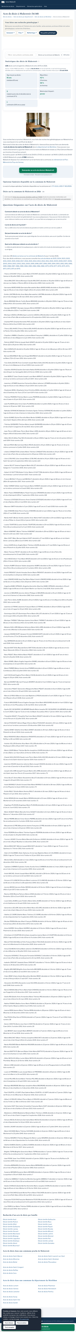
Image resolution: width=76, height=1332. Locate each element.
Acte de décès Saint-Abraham (48, 1259)
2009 (56, 261)
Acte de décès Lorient (10, 1286)
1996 (45, 264)
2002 (19, 264)
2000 (28, 264)
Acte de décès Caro (10, 1273)
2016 (26, 261)
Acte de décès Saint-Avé (11, 1300)
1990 (70, 264)
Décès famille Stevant (10, 1231)
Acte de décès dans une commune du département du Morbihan (30, 1280)
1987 (13, 266)
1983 (30, 266)
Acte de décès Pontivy (45, 1292)
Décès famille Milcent (45, 1231)
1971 (12, 269)
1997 (41, 264)
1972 (9, 269)
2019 (13, 261)
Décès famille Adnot (10, 1243)
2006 (70, 261)
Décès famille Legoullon (11, 1238)
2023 (63, 258)
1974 (67, 266)
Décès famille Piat (44, 1238)
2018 (18, 261)
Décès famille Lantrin (45, 1234)
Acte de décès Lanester (11, 1292)
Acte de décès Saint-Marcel (12, 1256)
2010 (51, 261)
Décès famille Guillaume (11, 1226)
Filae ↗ (20, 33)
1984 (26, 266)
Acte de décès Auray (10, 1297)
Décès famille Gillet (10, 1224)
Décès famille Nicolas (45, 1229)
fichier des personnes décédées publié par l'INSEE (27, 197)
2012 (43, 261)
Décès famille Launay (10, 1229)
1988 (9, 266)
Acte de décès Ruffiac (10, 1270)
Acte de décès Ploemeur (46, 1286)
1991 (66, 264)
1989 (5, 266)
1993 (58, 264)
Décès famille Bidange (11, 1236)
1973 (5, 269)
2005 (5, 264)
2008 (60, 261)
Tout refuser (9, 1323)
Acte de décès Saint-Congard (13, 1267)
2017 (22, 261)
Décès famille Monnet (45, 1236)
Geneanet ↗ (11, 33)
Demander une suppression (63, 199)
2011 (47, 261)
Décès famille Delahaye (11, 1241)
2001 (23, 264)
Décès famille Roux (44, 1222)
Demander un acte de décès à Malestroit (38, 170)
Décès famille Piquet (45, 1226)
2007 (65, 261)
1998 (36, 264)
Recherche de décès (8, 6)
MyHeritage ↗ (32, 33)
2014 (35, 261)
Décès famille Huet (9, 1219)
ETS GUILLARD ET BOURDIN (62, 186)
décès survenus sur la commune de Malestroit (29, 256)
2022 (68, 258)
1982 (34, 266)
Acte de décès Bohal (10, 1262)
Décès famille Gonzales (46, 1243)
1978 (51, 266)
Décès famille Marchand (11, 1234)
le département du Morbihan (46, 147)
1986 (17, 266)
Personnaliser (22, 1323)
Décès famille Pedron (10, 1222)
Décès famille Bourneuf (11, 1246)
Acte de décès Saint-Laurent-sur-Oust (51, 1256)
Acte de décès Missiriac (11, 1259)
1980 (43, 266)
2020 (9, 261)
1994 (53, 264)
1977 (55, 266)
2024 (59, 258)
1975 (63, 266)
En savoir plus (24, 1319)
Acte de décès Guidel (10, 1303)
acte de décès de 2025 (48, 258)
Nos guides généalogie (48, 33)
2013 (39, 261)
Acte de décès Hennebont (47, 1289)
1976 (59, 266)
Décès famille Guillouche (46, 1219)
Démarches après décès (34, 6)
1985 (22, 266)
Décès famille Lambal (45, 1241)
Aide (45, 6)
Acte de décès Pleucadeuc (47, 1262)
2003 (14, 264)
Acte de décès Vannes (10, 1289)
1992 (62, 264)
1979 (47, 266)
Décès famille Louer (45, 1224)
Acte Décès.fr (10, 2)
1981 (38, 266)
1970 (18, 269)
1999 (32, 264)
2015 (30, 261)
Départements (20, 6)
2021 (5, 261)
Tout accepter (9, 1327)
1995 (49, 264)
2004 (10, 264)
